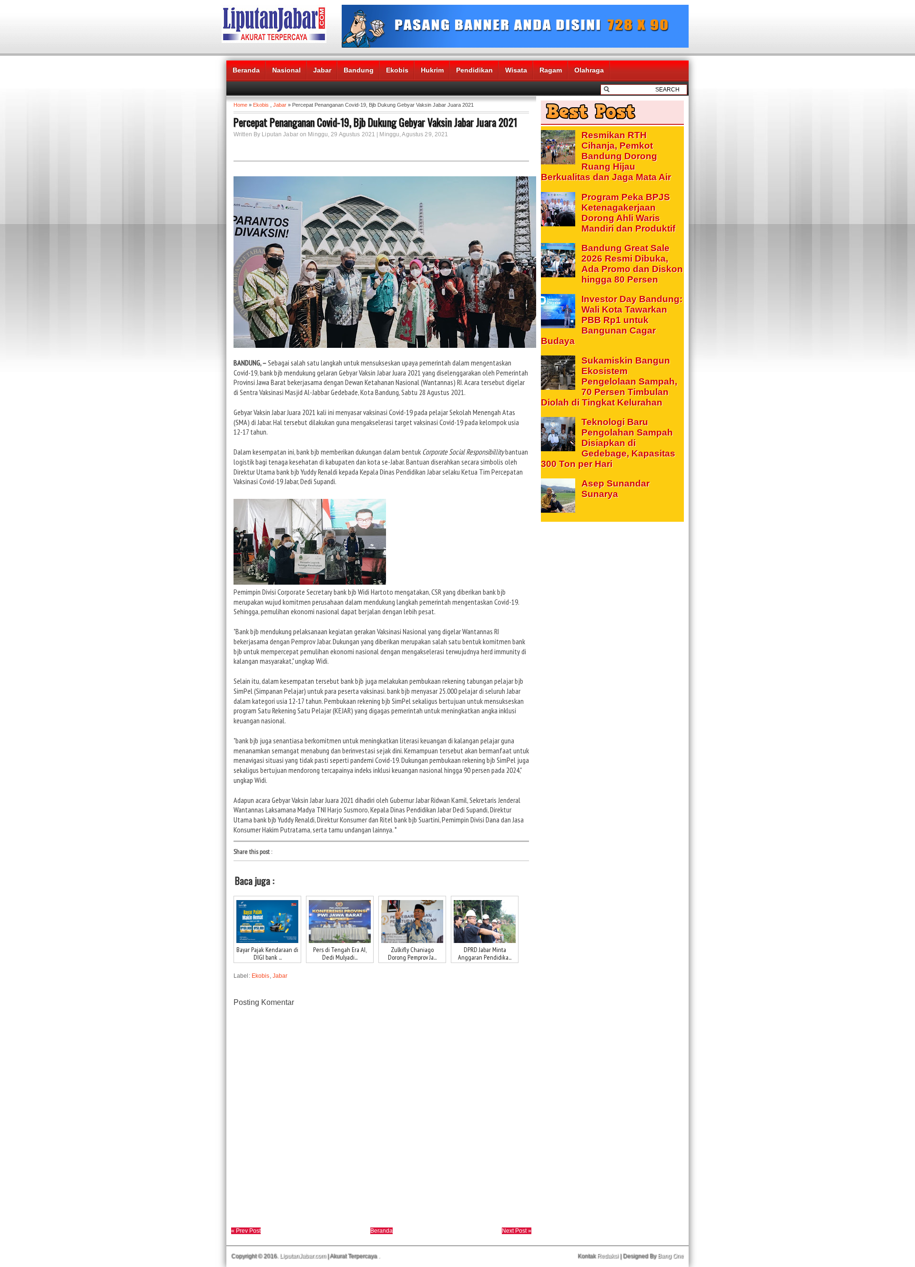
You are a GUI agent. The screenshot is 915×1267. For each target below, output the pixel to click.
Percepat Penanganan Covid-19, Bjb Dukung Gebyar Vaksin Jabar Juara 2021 (375, 122)
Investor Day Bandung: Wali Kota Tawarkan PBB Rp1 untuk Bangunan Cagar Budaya (611, 320)
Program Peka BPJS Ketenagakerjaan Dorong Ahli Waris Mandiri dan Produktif (628, 212)
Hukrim (432, 70)
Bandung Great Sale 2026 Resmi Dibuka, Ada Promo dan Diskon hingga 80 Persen (632, 263)
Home (240, 105)
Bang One (671, 1256)
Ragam (550, 70)
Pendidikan (474, 70)
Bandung (359, 70)
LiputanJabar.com (303, 1256)
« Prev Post (246, 1230)
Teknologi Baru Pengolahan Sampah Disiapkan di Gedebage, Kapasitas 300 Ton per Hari (608, 443)
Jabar (322, 70)
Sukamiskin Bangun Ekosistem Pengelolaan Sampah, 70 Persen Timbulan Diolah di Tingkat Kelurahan (609, 381)
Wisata (516, 70)
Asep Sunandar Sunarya (615, 488)
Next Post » (516, 1230)
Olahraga (589, 70)
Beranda (246, 70)
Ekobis (397, 70)
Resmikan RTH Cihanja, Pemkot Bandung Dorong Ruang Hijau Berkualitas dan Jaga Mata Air (606, 156)
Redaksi (608, 1256)
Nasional (286, 70)
